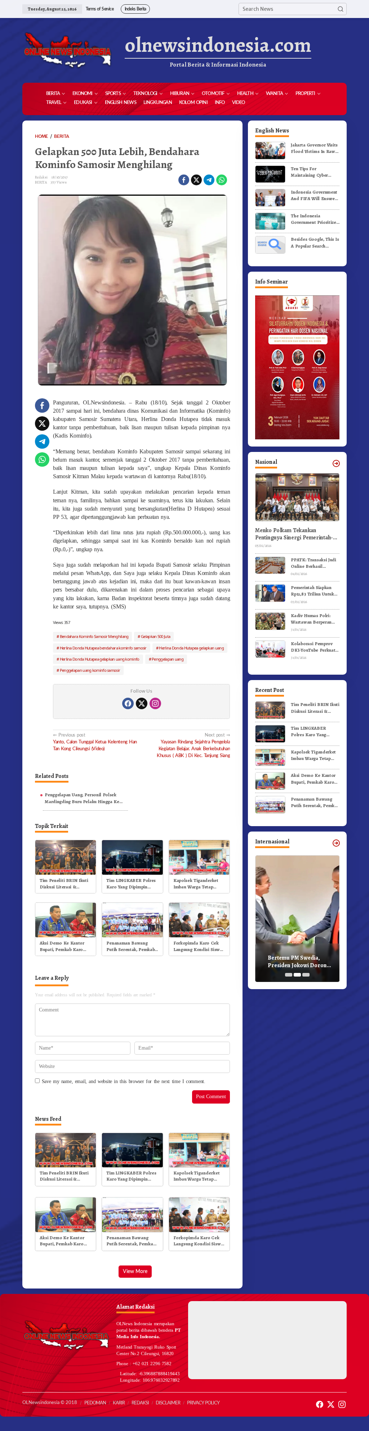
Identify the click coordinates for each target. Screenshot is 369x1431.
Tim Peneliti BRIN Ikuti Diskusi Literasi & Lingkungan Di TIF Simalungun (64, 883)
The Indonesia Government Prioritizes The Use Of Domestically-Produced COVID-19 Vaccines (315, 219)
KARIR (119, 1403)
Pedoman (95, 1403)
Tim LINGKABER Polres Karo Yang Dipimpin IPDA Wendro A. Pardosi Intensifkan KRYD (131, 883)
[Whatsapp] (221, 180)
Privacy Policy (203, 1403)
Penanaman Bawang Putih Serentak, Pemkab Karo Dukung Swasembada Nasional (130, 946)
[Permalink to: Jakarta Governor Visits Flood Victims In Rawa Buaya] (270, 150)
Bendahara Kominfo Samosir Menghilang (94, 636)
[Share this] (183, 180)
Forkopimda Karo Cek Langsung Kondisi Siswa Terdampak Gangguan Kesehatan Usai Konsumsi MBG (197, 946)
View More (135, 1271)
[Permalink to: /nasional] (336, 463)
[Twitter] (141, 703)
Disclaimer (168, 1403)
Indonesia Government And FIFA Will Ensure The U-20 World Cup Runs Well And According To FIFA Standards (314, 195)
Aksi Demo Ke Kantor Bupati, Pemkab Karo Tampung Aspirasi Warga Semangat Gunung (65, 946)
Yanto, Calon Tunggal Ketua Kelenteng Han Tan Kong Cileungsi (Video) (95, 742)
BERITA (41, 182)
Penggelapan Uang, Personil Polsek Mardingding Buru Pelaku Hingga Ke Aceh (82, 798)
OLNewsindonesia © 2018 (49, 1402)
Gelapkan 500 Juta (155, 636)
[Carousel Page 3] (306, 975)
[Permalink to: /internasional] (336, 843)
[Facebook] (128, 703)
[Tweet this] (196, 180)
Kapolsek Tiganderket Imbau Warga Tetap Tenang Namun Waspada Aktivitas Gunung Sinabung (198, 883)
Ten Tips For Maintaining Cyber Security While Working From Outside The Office (315, 172)
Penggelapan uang (167, 659)
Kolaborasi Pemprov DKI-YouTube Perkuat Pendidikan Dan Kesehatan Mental (313, 646)
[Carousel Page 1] (288, 975)
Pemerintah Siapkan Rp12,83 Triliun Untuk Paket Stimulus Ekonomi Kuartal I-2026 (312, 590)
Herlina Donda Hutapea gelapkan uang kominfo (99, 659)
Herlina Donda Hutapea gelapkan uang (191, 648)
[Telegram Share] (209, 180)
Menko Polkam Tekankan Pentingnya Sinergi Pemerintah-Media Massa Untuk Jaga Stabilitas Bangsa (296, 534)
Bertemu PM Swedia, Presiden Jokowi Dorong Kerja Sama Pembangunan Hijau (300, 961)
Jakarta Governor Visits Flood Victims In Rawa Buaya (314, 148)
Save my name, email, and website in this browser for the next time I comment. (123, 1081)
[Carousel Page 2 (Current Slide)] (297, 975)
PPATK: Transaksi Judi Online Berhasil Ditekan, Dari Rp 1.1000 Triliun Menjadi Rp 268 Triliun (315, 563)
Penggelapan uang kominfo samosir (90, 670)
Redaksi (140, 1403)
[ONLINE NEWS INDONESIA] (67, 50)
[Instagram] (155, 703)
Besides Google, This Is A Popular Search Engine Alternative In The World (315, 242)
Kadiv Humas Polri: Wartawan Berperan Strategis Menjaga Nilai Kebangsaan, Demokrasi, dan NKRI (315, 618)
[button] (340, 9)
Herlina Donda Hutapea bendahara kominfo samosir (103, 648)
